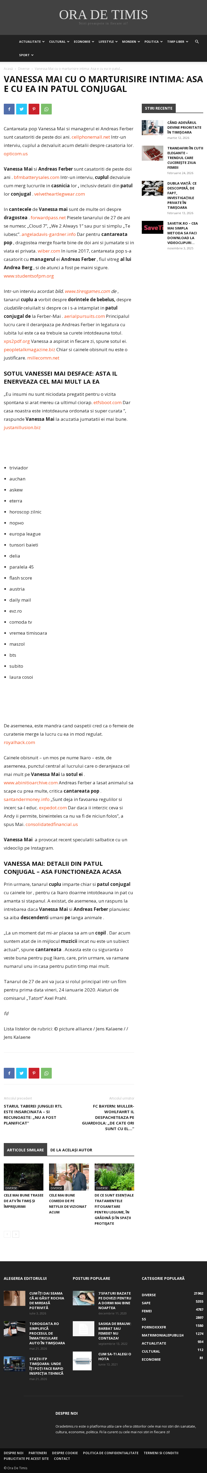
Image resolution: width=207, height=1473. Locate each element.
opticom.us (16, 153)
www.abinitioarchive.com (31, 782)
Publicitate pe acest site (26, 1458)
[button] (196, 41)
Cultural (57, 41)
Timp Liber (175, 41)
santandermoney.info (27, 799)
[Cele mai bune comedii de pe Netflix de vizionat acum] (69, 1177)
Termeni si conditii (161, 1453)
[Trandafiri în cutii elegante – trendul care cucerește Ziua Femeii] (152, 153)
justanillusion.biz (22, 427)
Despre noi (13, 1453)
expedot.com (53, 807)
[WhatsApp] (46, 109)
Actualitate (30, 41)
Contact (62, 1458)
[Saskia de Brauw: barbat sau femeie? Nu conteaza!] (83, 1328)
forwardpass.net (48, 217)
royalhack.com (19, 742)
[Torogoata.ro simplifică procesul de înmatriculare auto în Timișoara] (14, 1328)
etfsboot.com (108, 402)
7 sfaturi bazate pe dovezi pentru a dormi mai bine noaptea (114, 1300)
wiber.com (49, 251)
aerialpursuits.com (84, 316)
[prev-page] (7, 1234)
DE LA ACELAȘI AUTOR (71, 1149)
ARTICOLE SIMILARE (25, 1149)
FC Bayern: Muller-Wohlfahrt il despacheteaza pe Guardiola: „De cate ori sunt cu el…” (108, 1117)
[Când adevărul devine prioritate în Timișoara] (152, 127)
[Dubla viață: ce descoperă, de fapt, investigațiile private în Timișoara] (152, 188)
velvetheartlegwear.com (59, 194)
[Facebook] (9, 109)
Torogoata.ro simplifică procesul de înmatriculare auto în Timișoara (47, 1333)
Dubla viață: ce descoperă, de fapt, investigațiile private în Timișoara (181, 195)
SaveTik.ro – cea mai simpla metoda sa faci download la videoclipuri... (182, 233)
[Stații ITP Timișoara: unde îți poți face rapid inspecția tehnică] (14, 1363)
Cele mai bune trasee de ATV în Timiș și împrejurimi (23, 1201)
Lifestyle (106, 41)
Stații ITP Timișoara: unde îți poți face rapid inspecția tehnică (46, 1366)
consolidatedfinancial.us (52, 824)
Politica (151, 41)
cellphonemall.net (91, 137)
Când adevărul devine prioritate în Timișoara (184, 127)
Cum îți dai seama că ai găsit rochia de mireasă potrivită (46, 1300)
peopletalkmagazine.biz (29, 349)
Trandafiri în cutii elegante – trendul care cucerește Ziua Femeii (185, 158)
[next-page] (15, 1234)
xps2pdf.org (17, 341)
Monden (129, 41)
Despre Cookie (65, 1453)
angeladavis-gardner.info (49, 234)
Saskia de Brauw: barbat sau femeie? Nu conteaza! (114, 1331)
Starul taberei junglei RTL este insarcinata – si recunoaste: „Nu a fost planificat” (33, 1114)
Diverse (24, 68)
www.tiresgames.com (87, 291)
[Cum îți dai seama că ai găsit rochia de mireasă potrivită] (14, 1298)
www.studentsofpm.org (29, 276)
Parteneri (38, 1453)
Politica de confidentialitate (111, 1453)
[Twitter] (21, 109)
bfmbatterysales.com (36, 177)
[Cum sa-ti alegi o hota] (83, 1361)
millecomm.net (43, 358)
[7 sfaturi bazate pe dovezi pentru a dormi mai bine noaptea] (83, 1298)
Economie (82, 41)
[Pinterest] (34, 109)
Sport (24, 55)
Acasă (8, 68)
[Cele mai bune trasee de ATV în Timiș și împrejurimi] (23, 1177)
